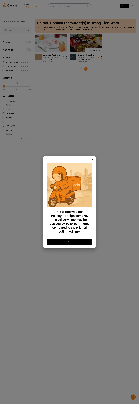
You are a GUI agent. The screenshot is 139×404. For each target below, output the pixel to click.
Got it (69, 242)
